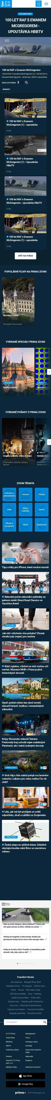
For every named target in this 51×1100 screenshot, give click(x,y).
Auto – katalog (34, 994)
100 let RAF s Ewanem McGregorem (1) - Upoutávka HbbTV (22, 162)
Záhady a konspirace (9, 524)
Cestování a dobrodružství (9, 494)
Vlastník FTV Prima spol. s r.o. (13, 1061)
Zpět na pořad (25, 256)
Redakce (29, 1060)
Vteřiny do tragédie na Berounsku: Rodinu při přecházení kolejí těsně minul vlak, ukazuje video (23, 938)
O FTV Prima (10, 1034)
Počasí (21, 990)
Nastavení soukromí (33, 1067)
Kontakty (29, 1046)
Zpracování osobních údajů (33, 1051)
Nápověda (29, 1056)
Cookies (9, 1056)
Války (9, 510)
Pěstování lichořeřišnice (30, 1005)
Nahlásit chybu (11, 1067)
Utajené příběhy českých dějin (17, 456)
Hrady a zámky (10, 387)
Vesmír (42, 510)
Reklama (9, 1042)
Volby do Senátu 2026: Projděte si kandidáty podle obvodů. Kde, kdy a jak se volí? (24, 950)
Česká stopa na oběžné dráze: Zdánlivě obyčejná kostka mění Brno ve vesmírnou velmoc (24, 848)
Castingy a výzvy (32, 1042)
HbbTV (8, 1046)
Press (28, 1038)
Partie (13, 990)
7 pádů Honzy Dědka (20, 998)
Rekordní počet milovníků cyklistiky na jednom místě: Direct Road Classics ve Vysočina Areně (24, 600)
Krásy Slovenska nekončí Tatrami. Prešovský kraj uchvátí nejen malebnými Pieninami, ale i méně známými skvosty (23, 742)
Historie (25, 494)
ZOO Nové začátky (18, 994)
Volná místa (10, 1038)
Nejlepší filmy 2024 (32, 982)
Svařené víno (13, 1001)
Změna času (39, 986)
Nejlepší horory (13, 986)
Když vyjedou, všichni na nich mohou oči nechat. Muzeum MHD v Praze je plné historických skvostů (25, 670)
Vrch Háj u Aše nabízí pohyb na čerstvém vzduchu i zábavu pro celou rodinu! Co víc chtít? (25, 779)
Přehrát (9, 312)
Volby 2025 (35, 998)
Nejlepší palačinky (17, 1013)
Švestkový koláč (34, 1013)
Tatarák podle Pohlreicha (32, 1001)
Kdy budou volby (33, 990)
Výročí (25, 525)
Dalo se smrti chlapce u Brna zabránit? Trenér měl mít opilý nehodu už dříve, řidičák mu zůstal (24, 925)
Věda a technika (25, 509)
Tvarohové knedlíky (35, 1009)
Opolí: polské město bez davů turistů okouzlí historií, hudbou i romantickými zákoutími (23, 706)
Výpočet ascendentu (16, 1009)
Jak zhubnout (16, 982)
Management (30, 1034)
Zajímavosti (42, 525)
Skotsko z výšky (11, 315)
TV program (27, 986)
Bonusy (6, 89)
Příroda (42, 494)
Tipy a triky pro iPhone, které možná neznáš (25, 567)
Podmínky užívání (12, 1050)
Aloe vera (14, 1005)
